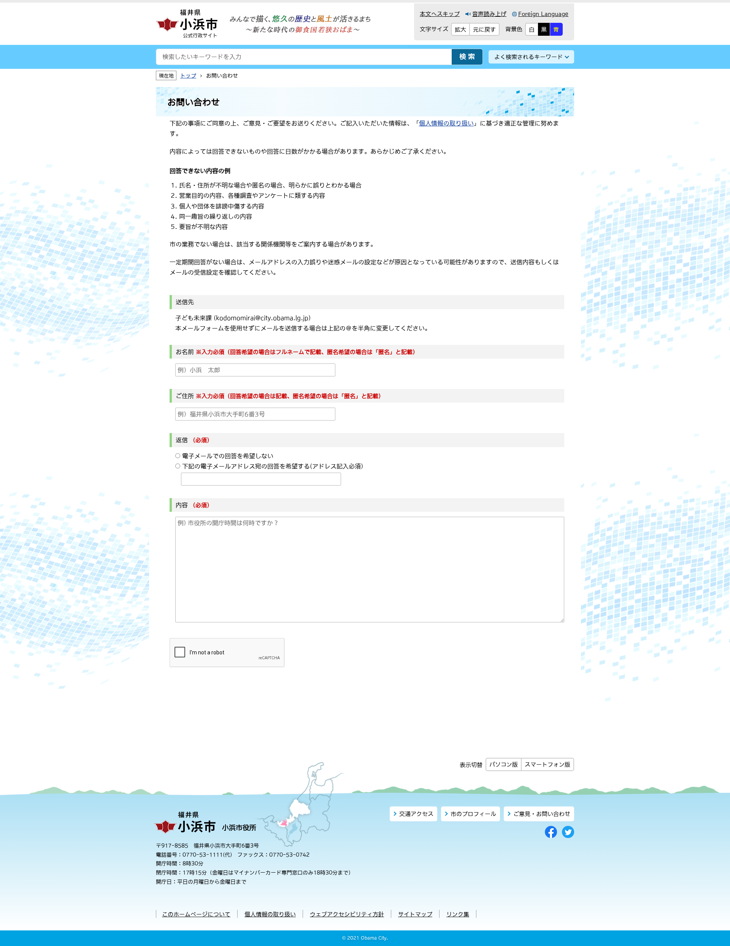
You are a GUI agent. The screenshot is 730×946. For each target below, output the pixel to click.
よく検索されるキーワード (528, 57)
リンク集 (457, 914)
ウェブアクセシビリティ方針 (347, 914)
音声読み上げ (489, 14)
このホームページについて (196, 914)
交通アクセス (416, 814)
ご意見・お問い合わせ (541, 814)
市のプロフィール (473, 814)
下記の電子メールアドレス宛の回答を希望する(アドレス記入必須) (272, 466)
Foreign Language (543, 14)
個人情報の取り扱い (446, 123)
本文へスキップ (440, 14)
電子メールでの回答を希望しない (227, 456)
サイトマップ (415, 914)
